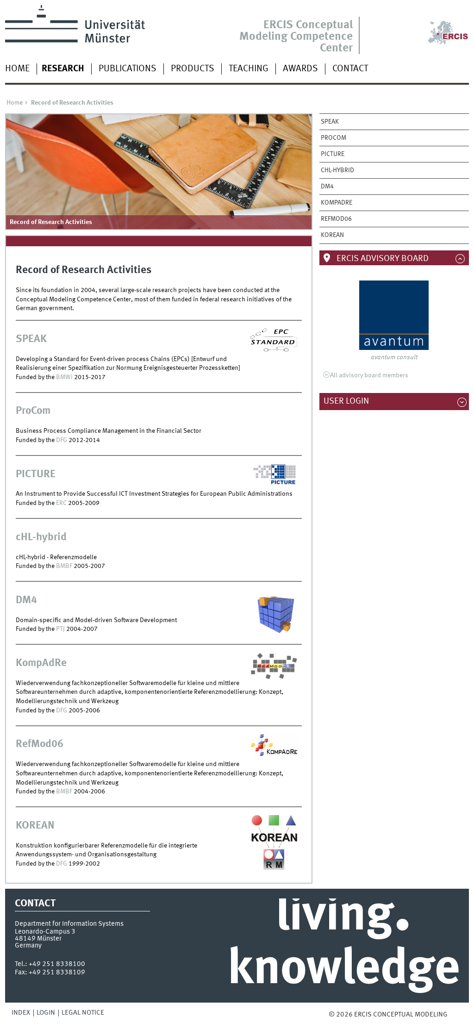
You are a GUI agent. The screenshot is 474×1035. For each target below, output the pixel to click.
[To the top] (454, 1014)
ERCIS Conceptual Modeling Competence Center (296, 36)
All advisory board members (369, 375)
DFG (62, 440)
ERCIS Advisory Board (382, 259)
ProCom (333, 138)
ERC (62, 503)
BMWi (64, 377)
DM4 (327, 186)
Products (192, 69)
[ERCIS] (417, 25)
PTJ (61, 629)
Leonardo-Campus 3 (45, 931)
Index (21, 1012)
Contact (350, 69)
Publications (127, 69)
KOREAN (332, 235)
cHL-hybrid (337, 170)
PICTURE (332, 154)
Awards (300, 69)
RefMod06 (336, 219)
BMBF (65, 566)
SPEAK (330, 121)
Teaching (248, 69)
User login (350, 401)
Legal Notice (83, 1012)
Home (17, 69)
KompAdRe (336, 203)
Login (46, 1012)
